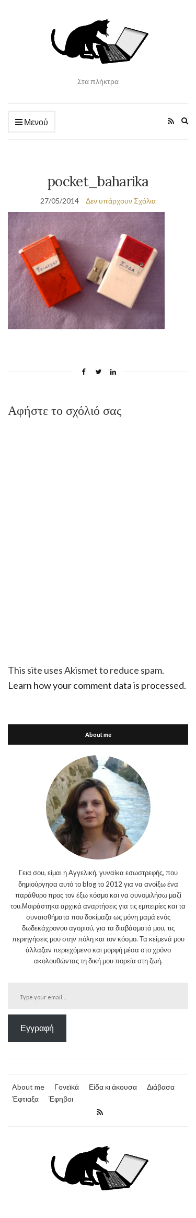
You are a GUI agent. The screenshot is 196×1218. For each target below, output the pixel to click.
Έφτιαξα (25, 1098)
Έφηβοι (61, 1098)
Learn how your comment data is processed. (97, 685)
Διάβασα (161, 1086)
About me (28, 1086)
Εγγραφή (37, 1028)
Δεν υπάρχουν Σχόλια (121, 200)
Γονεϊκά (66, 1086)
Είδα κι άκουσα (113, 1086)
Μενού (35, 122)
